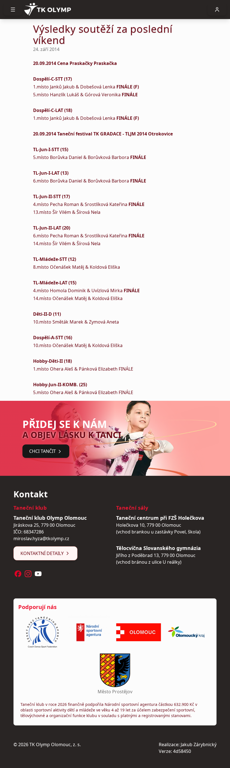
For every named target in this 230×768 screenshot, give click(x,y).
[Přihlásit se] (217, 9)
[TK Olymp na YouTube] (38, 573)
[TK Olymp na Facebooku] (17, 573)
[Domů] (115, 9)
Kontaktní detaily (42, 553)
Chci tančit (42, 451)
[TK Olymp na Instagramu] (28, 573)
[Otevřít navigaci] (12, 9)
